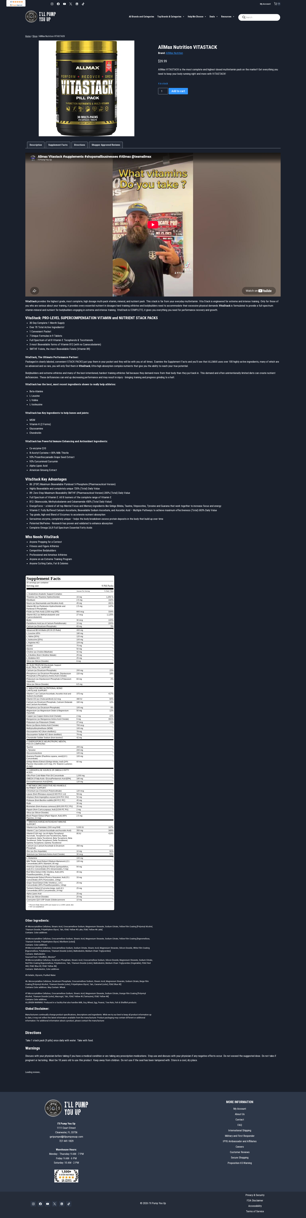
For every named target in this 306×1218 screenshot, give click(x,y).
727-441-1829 (66, 1141)
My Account (265, 4)
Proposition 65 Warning (240, 1163)
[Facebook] (58, 4)
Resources (226, 16)
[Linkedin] (77, 4)
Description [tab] (36, 144)
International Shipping (239, 1130)
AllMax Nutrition (174, 53)
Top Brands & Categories (169, 16)
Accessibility (255, 1205)
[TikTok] (83, 4)
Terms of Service (255, 1211)
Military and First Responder (240, 1135)
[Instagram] (52, 4)
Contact (240, 1119)
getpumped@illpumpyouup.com (66, 1136)
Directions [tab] (79, 144)
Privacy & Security (254, 1195)
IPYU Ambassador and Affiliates (240, 1141)
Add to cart (178, 91)
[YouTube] (64, 4)
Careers (240, 1146)
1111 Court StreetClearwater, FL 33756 (66, 1128)
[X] (70, 4)
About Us (240, 1114)
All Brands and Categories (141, 16)
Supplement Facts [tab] (58, 144)
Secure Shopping (239, 1157)
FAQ (239, 1125)
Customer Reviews (240, 1152)
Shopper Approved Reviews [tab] (106, 144)
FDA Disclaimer (255, 1200)
